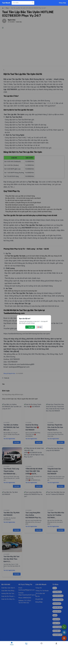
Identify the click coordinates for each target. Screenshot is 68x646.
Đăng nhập (62, 3)
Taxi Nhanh (6, 3)
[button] (41, 643)
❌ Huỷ (39, 327)
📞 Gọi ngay (30, 327)
